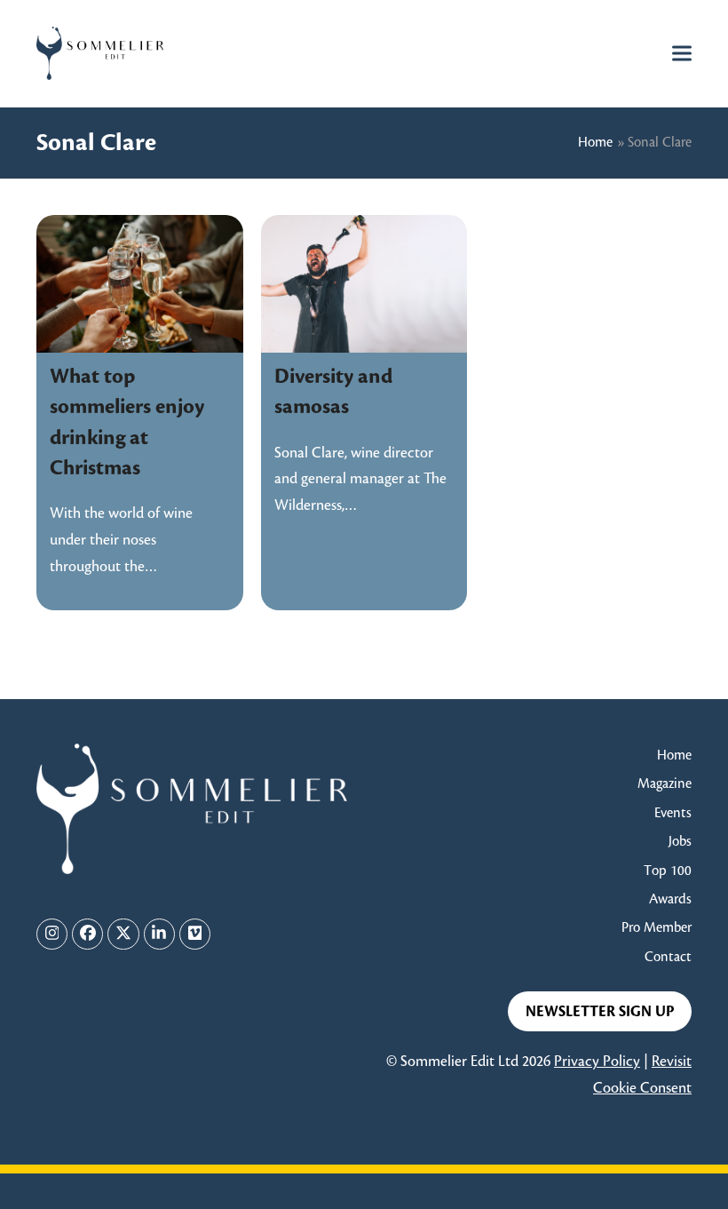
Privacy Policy (597, 1062)
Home (595, 142)
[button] (682, 52)
